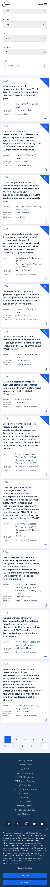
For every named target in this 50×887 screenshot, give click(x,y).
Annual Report (25, 793)
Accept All (25, 882)
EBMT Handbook (25, 777)
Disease (6, 47)
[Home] (6, 4)
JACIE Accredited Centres (25, 789)
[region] (25, 856)
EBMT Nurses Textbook (25, 781)
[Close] (47, 829)
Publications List (25, 765)
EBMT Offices (25, 802)
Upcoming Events (25, 773)
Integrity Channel (25, 806)
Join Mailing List (25, 814)
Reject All (25, 875)
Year (5, 33)
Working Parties (25, 761)
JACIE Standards (25, 785)
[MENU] (46, 4)
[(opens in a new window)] (9, 824)
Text (5, 61)
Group (6, 19)
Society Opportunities (25, 810)
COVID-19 (25, 769)
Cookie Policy (12, 863)
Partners (25, 797)
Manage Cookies (24, 868)
